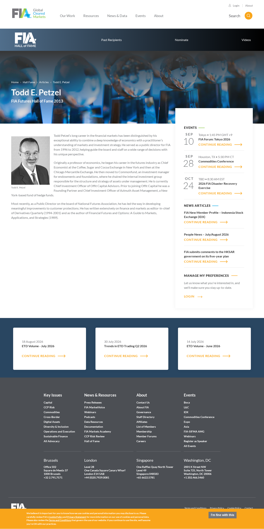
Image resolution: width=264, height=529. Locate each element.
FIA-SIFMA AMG (194, 431)
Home (15, 82)
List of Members (146, 426)
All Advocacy (52, 441)
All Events (190, 446)
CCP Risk (49, 407)
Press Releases (93, 402)
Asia (186, 426)
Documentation (94, 426)
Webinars (90, 412)
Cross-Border (52, 417)
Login (236, 5)
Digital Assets (52, 421)
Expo (187, 421)
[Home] (28, 13)
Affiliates (141, 421)
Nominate (181, 40)
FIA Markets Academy (97, 431)
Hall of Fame (92, 441)
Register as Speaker (195, 441)
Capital (48, 402)
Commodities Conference (199, 417)
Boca (187, 402)
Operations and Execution (59, 431)
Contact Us (143, 402)
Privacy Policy (217, 508)
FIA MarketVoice (94, 407)
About (249, 5)
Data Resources (93, 421)
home (25, 39)
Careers (141, 441)
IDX (186, 412)
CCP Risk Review (94, 436)
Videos (246, 40)
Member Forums (146, 436)
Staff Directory (145, 417)
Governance (143, 412)
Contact (249, 508)
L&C (186, 407)
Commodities (52, 412)
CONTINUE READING (215, 144)
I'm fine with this (222, 515)
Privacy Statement (76, 516)
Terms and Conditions (195, 508)
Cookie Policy (234, 508)
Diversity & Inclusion (56, 426)
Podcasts (89, 417)
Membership (144, 431)
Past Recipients (111, 40)
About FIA (142, 407)
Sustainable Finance (56, 436)
